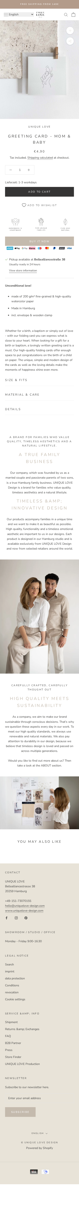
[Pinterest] (25, 917)
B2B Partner (13, 1043)
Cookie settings (15, 999)
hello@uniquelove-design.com (25, 906)
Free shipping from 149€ (39, 4)
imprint (9, 971)
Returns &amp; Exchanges (22, 1029)
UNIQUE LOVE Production (22, 1064)
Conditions (12, 985)
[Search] (66, 14)
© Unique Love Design (39, 1142)
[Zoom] (70, 30)
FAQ (8, 1036)
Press (8, 1050)
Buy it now (39, 241)
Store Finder (13, 1057)
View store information (23, 270)
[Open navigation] (6, 14)
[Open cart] (73, 14)
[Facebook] (6, 917)
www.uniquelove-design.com (24, 911)
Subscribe (20, 1112)
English (38, 1133)
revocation (12, 992)
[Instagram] (16, 917)
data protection (15, 978)
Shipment (11, 1022)
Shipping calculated (40, 158)
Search (9, 964)
